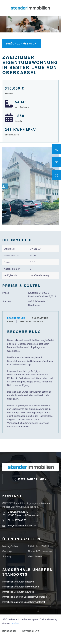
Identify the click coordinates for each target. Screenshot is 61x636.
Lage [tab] (10, 321)
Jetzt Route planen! (33, 479)
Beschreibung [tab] (16, 318)
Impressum (9, 631)
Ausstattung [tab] (40, 318)
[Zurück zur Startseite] (30, 8)
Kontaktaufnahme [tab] (31, 321)
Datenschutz (30, 631)
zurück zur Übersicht (22, 43)
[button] (3, 8)
